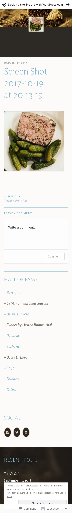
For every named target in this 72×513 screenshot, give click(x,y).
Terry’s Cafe (12, 474)
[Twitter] (16, 432)
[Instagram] (26, 432)
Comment (54, 256)
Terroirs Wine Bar (15, 199)
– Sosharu (11, 346)
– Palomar (11, 336)
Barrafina (14, 292)
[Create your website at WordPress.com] (36, 4)
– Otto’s (10, 390)
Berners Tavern (18, 314)
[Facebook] (7, 432)
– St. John (11, 368)
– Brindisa (11, 379)
